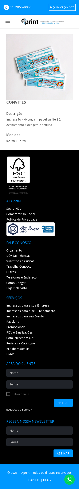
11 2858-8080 (21, 7)
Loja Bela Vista (16, 288)
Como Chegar (15, 283)
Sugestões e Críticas (20, 261)
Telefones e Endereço (21, 277)
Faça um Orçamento (62, 7)
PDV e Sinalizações (19, 332)
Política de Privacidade (21, 219)
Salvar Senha (20, 394)
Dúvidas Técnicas (18, 256)
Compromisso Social (20, 214)
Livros (10, 354)
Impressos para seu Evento (25, 316)
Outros (11, 272)
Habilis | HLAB (39, 480)
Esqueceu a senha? (19, 409)
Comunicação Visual (20, 338)
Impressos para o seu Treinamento (30, 311)
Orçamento (14, 250)
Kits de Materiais (17, 349)
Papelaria (12, 321)
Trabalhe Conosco (19, 266)
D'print (25, 473)
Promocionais (15, 327)
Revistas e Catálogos (20, 343)
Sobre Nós (13, 208)
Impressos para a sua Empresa (27, 305)
